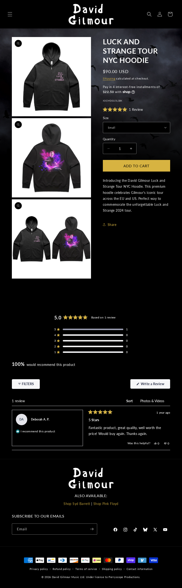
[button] (10, 14)
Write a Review (155, 385)
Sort (130, 401)
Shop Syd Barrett (77, 504)
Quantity (109, 139)
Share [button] (112, 225)
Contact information (139, 568)
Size (106, 118)
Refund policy (62, 568)
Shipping (109, 78)
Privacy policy (39, 568)
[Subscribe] (91, 529)
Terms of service (86, 568)
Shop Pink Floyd (105, 504)
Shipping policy (112, 568)
